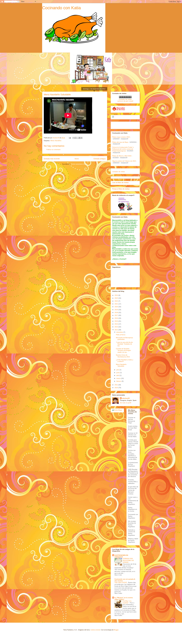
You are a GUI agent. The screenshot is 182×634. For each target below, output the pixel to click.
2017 (116, 315)
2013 (116, 327)
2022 (116, 301)
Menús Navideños (55, 140)
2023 (116, 298)
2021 (116, 304)
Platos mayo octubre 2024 (121, 137)
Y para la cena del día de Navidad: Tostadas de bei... (124, 344)
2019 (116, 309)
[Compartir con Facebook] (79, 138)
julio (117, 370)
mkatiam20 (126, 398)
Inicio (77, 159)
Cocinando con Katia (61, 7)
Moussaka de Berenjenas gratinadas (124, 338)
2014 (116, 324)
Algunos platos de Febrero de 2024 (124, 161)
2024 (116, 295)
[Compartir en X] (77, 138)
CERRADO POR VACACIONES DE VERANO (128, 560)
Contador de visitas (125, 99)
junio (118, 372)
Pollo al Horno (120, 335)
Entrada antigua (100, 159)
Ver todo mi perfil (125, 403)
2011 (116, 385)
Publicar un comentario (53, 149)
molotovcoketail (95, 630)
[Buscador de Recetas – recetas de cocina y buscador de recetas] (118, 110)
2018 (116, 312)
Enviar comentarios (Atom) (79, 164)
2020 (116, 307)
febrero (119, 381)
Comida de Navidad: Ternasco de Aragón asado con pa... (123, 350)
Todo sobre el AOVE (120, 582)
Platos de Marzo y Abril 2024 (121, 156)
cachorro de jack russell (125, 101)
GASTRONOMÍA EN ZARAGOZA (121, 556)
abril (118, 375)
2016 (116, 318)
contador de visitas (118, 171)
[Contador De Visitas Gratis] (125, 97)
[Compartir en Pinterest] (81, 138)
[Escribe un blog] (75, 138)
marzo (118, 378)
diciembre (119, 332)
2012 (116, 330)
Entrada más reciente (52, 159)
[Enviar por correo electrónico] (73, 138)
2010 (116, 387)
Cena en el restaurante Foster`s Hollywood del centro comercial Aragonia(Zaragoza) (123, 149)
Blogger (116, 630)
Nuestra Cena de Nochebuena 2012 (123, 356)
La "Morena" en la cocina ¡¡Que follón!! (123, 598)
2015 (116, 321)
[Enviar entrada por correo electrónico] (69, 138)
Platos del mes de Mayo (120, 142)
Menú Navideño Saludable (121, 365)
